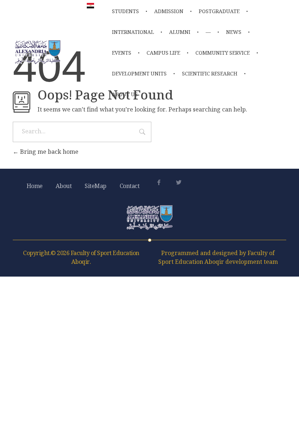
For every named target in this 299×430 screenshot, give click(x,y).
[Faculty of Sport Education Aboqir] (38, 52)
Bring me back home (48, 152)
